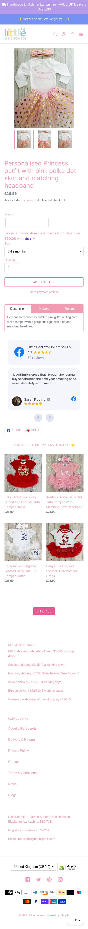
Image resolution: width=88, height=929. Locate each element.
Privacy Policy (18, 750)
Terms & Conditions (22, 773)
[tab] (18, 308)
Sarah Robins (34, 399)
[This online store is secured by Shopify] (67, 868)
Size (7, 243)
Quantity (10, 260)
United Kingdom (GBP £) (32, 866)
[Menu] (81, 33)
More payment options (44, 291)
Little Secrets (37, 915)
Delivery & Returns (22, 739)
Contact (13, 762)
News (12, 784)
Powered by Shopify (57, 915)
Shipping (28, 200)
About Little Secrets (22, 728)
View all (44, 611)
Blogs (12, 795)
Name (9, 214)
